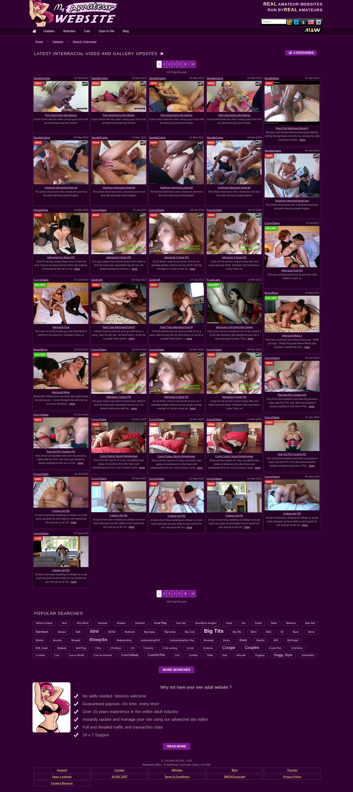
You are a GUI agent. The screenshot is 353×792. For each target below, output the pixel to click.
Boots (243, 640)
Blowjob (75, 640)
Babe (274, 623)
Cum (56, 655)
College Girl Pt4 (118, 515)
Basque (62, 632)
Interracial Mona (61, 392)
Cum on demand (102, 655)
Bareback (42, 631)
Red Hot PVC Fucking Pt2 (61, 451)
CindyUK (97, 279)
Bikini (254, 632)
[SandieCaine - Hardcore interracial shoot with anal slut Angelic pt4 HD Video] (118, 162)
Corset (190, 648)
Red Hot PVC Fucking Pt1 (292, 454)
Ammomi (140, 623)
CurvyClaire (98, 210)
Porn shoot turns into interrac (61, 115)
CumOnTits (156, 655)
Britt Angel (292, 640)
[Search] (289, 21)
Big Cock (190, 632)
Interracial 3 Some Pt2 (176, 257)
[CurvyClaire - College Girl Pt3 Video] (176, 496)
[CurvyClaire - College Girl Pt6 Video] (61, 492)
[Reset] (162, 53)
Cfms (98, 648)
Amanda (102, 623)
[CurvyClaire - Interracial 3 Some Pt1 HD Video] (234, 233)
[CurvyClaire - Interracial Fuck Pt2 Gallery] (292, 246)
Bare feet (310, 623)
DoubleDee (272, 78)
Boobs (226, 640)
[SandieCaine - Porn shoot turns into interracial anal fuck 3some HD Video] (234, 96)
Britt (276, 640)
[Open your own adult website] (51, 707)
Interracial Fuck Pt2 (292, 270)
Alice (64, 623)
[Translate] (311, 21)
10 (192, 64)
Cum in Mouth (76, 655)
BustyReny (271, 292)
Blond (311, 632)
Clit (132, 648)
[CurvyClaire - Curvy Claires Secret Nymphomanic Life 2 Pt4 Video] (234, 437)
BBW (94, 631)
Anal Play (160, 623)
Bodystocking (124, 640)
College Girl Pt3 (176, 515)
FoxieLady (213, 279)
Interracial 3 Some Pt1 (234, 257)
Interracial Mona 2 (292, 335)
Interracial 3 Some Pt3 (118, 257)
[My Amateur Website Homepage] (34, 31)
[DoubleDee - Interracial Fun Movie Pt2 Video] (61, 233)
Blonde (40, 640)
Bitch (268, 632)
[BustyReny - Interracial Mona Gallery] (61, 370)
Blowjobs (98, 639)
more (302, 139)
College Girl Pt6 (61, 511)
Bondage (209, 640)
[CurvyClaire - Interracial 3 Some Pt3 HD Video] (118, 233)
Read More (176, 746)
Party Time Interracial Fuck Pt (119, 327)
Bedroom (130, 632)
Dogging (260, 655)
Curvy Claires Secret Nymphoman (119, 456)
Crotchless (297, 648)
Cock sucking (169, 648)
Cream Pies (275, 648)
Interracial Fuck (61, 327)
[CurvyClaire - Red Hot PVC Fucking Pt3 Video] (292, 376)
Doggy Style (283, 655)
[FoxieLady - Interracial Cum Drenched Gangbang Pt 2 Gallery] (234, 303)
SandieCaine (42, 78)
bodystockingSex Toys (182, 640)
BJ (282, 632)
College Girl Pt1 (61, 570)
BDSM (111, 632)
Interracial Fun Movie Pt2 (61, 257)
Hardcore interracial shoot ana (292, 200)
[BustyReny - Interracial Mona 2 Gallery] (292, 314)
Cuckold (40, 655)
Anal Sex (181, 623)
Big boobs (170, 632)
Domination (308, 655)
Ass (243, 623)
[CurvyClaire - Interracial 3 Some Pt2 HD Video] (176, 233)
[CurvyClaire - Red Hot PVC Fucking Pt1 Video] (292, 435)
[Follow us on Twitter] (296, 21)
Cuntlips (193, 655)
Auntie (258, 623)
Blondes (57, 640)
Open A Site (106, 31)
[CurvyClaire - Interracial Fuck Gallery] (61, 303)
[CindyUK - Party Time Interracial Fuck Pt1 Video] (176, 303)
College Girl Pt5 (292, 513)
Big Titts (237, 632)
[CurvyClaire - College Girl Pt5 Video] (292, 494)
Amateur (121, 623)
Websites (69, 31)
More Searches (176, 669)
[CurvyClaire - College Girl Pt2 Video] (234, 496)
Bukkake (62, 648)
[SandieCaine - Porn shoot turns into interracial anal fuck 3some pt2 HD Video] (176, 96)
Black (296, 632)
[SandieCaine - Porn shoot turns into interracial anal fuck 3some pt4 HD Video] (61, 96)
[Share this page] (318, 21)
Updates (49, 31)
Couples (252, 647)
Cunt (177, 655)
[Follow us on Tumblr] (303, 21)
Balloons (291, 623)
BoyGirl (260, 640)
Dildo (210, 655)
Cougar (229, 647)
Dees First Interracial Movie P (292, 128)
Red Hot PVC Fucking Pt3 (292, 395)
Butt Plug (81, 648)
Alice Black (82, 623)
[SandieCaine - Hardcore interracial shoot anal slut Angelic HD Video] (292, 175)
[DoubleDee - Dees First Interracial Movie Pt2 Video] (292, 103)
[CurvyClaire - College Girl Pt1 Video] (61, 551)
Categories (304, 52)
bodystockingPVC (151, 640)
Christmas (115, 648)
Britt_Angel (42, 648)
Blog (126, 31)
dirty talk (241, 655)
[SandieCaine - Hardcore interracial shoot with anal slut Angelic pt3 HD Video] (176, 162)
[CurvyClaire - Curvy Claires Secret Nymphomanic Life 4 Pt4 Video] (118, 437)
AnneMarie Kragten (206, 623)
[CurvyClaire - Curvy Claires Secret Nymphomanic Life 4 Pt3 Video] (176, 437)
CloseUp (148, 648)
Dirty (224, 655)
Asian (229, 623)
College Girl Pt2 (234, 515)
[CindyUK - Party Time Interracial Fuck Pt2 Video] (118, 303)
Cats (87, 31)
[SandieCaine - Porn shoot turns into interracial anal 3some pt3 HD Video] (118, 96)
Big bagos (149, 632)
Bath (78, 632)
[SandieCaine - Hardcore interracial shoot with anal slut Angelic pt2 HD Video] (234, 162)
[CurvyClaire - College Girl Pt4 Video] (118, 496)
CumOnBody (130, 655)
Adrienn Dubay (44, 623)
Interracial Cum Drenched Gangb (234, 327)
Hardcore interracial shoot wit (61, 187)
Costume (208, 648)
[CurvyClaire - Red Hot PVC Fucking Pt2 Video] (61, 432)
